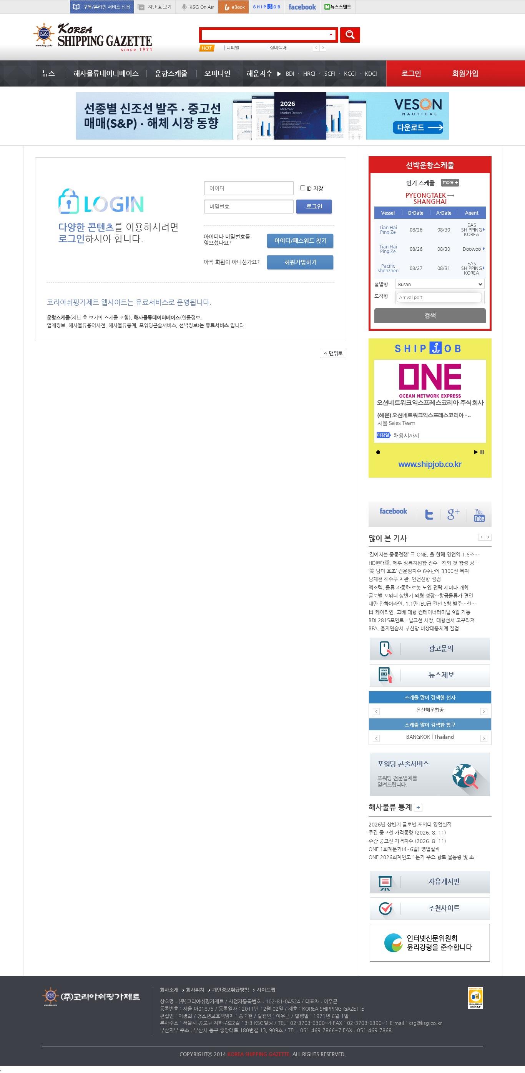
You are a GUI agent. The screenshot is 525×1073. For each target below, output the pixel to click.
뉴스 (48, 73)
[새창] (430, 927)
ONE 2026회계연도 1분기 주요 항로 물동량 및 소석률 (424, 857)
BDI (290, 73)
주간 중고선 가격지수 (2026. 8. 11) (407, 841)
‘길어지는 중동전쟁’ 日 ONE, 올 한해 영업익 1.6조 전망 (424, 554)
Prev (316, 48)
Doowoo (472, 249)
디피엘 (232, 47)
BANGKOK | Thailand (430, 736)
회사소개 (169, 989)
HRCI (309, 73)
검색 (430, 315)
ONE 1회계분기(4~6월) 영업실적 (404, 849)
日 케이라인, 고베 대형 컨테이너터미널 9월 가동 (419, 612)
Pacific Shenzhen (388, 268)
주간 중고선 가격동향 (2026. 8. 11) (407, 832)
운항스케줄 (171, 73)
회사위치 (195, 989)
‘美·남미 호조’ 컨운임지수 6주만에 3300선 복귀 (419, 571)
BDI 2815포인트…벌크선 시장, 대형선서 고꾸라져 (422, 620)
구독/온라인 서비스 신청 (106, 7)
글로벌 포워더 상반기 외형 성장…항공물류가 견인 (421, 595)
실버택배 (278, 47)
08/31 (443, 268)
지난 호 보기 (159, 7)
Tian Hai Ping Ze (388, 230)
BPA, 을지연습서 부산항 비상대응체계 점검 (414, 628)
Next (322, 48)
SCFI (329, 73)
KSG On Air (201, 7)
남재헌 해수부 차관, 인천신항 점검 (405, 579)
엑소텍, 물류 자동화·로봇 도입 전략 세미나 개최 (419, 587)
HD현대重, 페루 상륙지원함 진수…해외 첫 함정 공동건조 (424, 563)
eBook (238, 7)
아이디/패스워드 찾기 (300, 240)
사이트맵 (266, 989)
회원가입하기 (300, 262)
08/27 (416, 268)
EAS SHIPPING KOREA (471, 229)
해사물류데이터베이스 (106, 73)
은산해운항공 (430, 709)
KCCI (350, 73)
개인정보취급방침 (230, 989)
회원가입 (465, 73)
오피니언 (217, 73)
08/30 (443, 229)
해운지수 (259, 73)
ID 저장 (315, 188)
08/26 (416, 229)
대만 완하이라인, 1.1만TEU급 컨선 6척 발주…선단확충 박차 (424, 603)
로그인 (411, 73)
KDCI (371, 73)
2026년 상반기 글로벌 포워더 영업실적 (410, 824)
